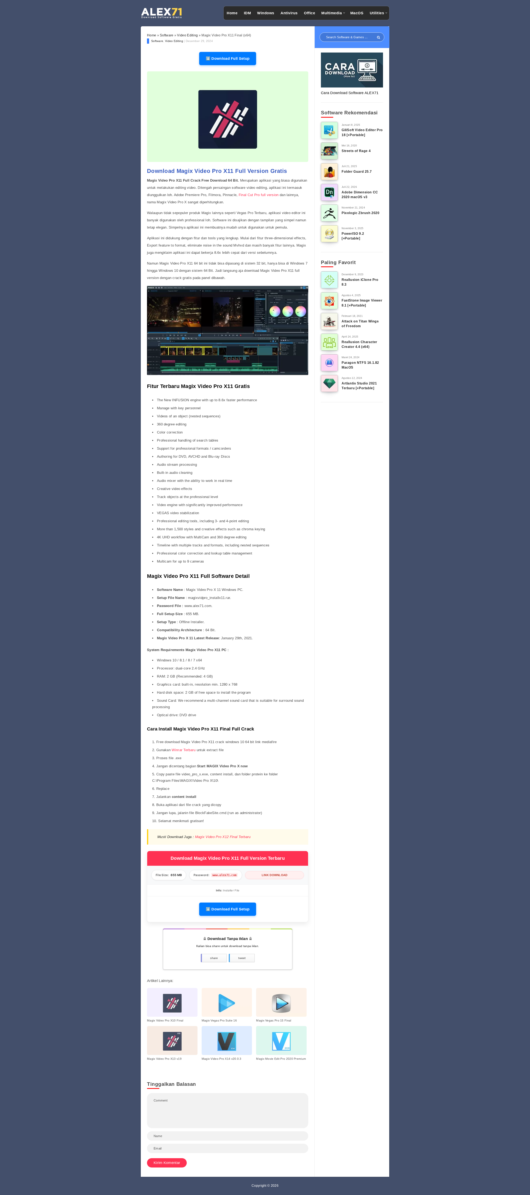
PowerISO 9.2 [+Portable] (353, 236)
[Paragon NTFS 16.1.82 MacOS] (329, 362)
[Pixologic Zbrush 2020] (329, 213)
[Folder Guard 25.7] (329, 171)
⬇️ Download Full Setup (227, 58)
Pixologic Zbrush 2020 (360, 213)
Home (232, 13)
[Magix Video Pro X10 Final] (172, 1002)
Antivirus (289, 13)
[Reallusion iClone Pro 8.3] (329, 279)
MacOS (357, 13)
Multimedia (331, 13)
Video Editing (187, 35)
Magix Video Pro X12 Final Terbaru (223, 837)
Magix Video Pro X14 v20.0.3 (221, 1058)
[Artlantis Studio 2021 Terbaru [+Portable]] (329, 383)
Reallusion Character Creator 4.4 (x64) (359, 344)
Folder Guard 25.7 (357, 171)
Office (309, 13)
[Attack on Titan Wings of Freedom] (329, 321)
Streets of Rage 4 (356, 151)
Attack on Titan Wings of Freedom (360, 324)
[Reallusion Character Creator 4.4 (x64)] (329, 342)
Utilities (377, 13)
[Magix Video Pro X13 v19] (172, 1040)
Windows (265, 13)
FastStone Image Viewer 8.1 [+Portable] (362, 303)
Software (166, 35)
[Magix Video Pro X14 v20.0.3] (227, 1040)
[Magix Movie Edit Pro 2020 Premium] (281, 1040)
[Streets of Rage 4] (329, 150)
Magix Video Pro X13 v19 (164, 1058)
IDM (247, 13)
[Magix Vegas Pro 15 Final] (281, 1002)
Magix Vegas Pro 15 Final (273, 1020)
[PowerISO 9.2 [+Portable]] (329, 233)
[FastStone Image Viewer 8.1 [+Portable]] (329, 300)
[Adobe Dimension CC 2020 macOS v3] (329, 192)
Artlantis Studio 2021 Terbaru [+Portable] (359, 386)
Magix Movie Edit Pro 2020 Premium (281, 1058)
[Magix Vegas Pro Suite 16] (227, 1002)
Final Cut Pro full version (259, 195)
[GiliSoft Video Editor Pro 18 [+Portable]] (329, 130)
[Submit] (378, 38)
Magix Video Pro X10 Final (165, 1020)
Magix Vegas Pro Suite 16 (219, 1020)
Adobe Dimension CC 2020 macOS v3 (360, 194)
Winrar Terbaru (183, 750)
